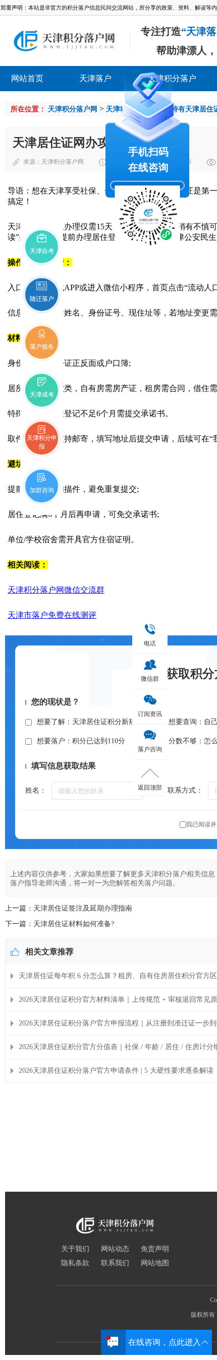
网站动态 (115, 1249)
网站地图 (155, 1263)
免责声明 (155, 1249)
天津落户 (95, 78)
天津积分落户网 (72, 109)
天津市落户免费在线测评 (52, 615)
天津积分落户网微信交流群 (56, 590)
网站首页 (27, 78)
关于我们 (75, 1249)
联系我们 (115, 1263)
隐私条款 (75, 1263)
